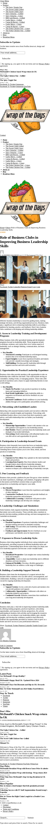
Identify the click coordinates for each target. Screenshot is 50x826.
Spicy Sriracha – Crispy (14, 16)
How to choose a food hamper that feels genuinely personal (22, 786)
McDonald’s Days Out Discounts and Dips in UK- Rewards (22, 685)
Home (5, 3)
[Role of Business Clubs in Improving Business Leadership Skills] (25, 270)
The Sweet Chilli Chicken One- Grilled (14, 738)
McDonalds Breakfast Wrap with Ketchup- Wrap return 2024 (23, 773)
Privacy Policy (44, 64)
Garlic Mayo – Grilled (14, 20)
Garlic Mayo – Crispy (14, 24)
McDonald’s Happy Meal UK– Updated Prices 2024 (19, 680)
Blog (4, 35)
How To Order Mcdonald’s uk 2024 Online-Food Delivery (21, 689)
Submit (31, 818)
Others (3, 232)
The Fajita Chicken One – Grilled (18, 31)
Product (5, 5)
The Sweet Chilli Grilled (15, 9)
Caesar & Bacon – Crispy (15, 26)
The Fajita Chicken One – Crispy (18, 29)
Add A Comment (6, 646)
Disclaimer (7, 807)
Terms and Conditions (11, 809)
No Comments (31, 255)
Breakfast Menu (9, 37)
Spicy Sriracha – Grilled (14, 14)
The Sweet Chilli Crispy (14, 12)
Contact (3, 135)
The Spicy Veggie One (14, 7)
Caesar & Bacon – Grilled (15, 22)
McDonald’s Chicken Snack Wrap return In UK (18, 72)
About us (6, 33)
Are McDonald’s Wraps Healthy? (12, 676)
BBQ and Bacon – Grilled (15, 18)
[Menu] (2, 138)
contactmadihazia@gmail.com (13, 720)
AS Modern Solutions (10, 255)
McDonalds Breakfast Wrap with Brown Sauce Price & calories (24, 768)
